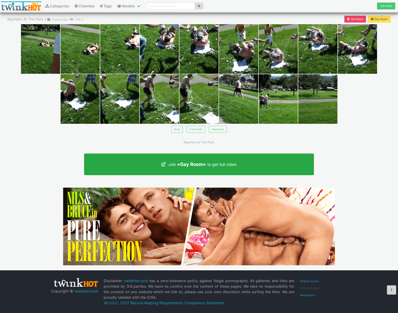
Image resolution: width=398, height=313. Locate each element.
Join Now (386, 6)
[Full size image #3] (159, 49)
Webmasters (307, 295)
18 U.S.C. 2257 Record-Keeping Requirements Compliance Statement (164, 303)
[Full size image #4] (199, 49)
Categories (59, 6)
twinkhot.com (86, 291)
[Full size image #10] (119, 99)
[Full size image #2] (119, 49)
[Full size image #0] (40, 49)
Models (128, 6)
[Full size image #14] (278, 99)
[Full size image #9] (80, 99)
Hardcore (218, 129)
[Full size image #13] (238, 99)
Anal (177, 129)
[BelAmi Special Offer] (199, 264)
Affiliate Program (310, 288)
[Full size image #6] (278, 49)
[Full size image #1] (80, 49)
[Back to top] (391, 290)
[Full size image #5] (238, 49)
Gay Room (381, 19)
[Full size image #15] (317, 99)
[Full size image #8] (357, 49)
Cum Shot (196, 129)
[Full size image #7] (317, 49)
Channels (86, 6)
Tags (107, 6)
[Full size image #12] (199, 99)
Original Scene (309, 281)
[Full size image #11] (159, 99)
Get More (357, 19)
